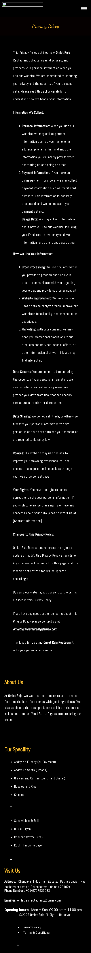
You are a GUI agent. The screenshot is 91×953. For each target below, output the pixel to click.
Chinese (19, 794)
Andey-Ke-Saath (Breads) (30, 770)
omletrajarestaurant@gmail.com (39, 900)
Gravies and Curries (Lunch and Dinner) (39, 778)
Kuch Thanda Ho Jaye (28, 845)
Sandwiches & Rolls (27, 820)
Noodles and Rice (25, 786)
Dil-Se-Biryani (22, 828)
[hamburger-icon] (84, 8)
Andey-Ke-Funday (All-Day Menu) (35, 761)
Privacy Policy (32, 927)
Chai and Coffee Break (28, 837)
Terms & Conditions (36, 932)
